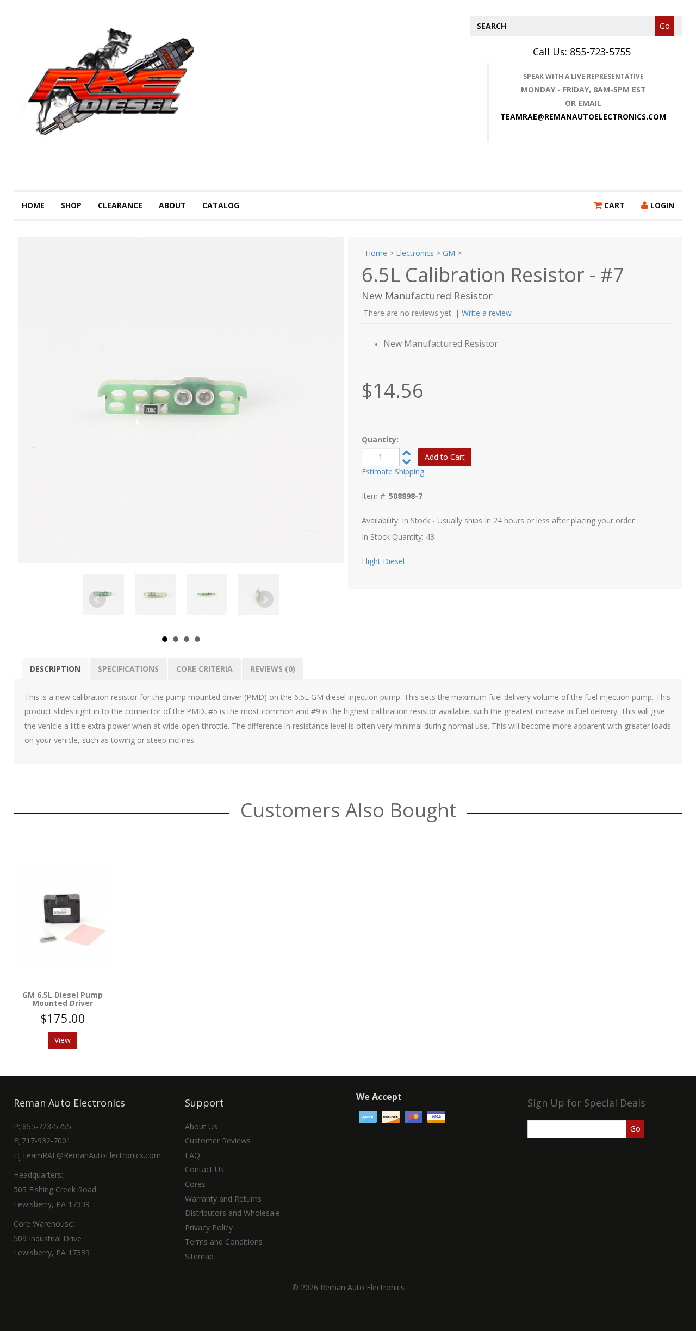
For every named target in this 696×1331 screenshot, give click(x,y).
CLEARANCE (120, 205)
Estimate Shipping (393, 471)
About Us (201, 1126)
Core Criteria (204, 669)
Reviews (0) (272, 669)
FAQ (192, 1155)
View (62, 1040)
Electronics (415, 253)
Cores (195, 1184)
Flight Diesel (383, 561)
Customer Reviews (218, 1140)
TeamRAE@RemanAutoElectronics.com (91, 1155)
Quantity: (380, 439)
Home (33, 205)
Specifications (128, 669)
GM (450, 253)
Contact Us (204, 1169)
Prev (97, 599)
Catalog (220, 205)
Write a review (487, 313)
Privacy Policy (209, 1227)
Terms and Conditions (224, 1241)
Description (55, 669)
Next (265, 599)
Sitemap (199, 1256)
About (172, 205)
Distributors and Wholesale (232, 1213)
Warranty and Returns (223, 1198)
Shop (71, 205)
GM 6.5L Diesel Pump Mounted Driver (62, 999)
